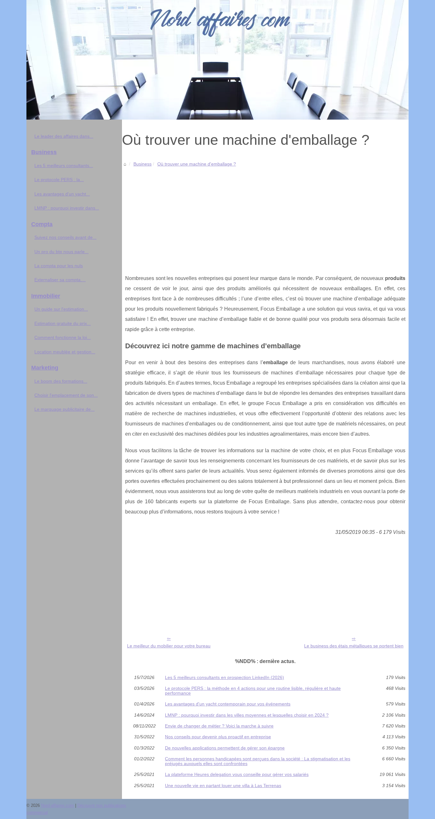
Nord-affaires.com (57, 805)
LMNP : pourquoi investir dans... (66, 207)
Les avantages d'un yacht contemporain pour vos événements (227, 704)
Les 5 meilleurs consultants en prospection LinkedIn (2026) (224, 677)
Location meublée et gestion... (64, 351)
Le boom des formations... (60, 381)
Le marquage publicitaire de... (64, 409)
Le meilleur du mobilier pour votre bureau (168, 645)
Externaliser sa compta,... (60, 279)
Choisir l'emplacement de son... (66, 395)
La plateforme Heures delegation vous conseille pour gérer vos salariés (237, 774)
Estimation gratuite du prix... (62, 323)
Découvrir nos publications (101, 805)
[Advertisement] (265, 216)
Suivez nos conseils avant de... (65, 237)
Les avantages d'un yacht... (62, 193)
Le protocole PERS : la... (59, 179)
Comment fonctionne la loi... (62, 337)
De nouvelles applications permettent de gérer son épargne (225, 748)
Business (142, 163)
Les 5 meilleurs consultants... (63, 165)
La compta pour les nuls (58, 265)
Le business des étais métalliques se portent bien (353, 645)
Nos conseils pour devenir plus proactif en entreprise (218, 736)
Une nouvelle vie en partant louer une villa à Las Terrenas (223, 785)
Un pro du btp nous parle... (61, 251)
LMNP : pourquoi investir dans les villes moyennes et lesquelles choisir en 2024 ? (247, 715)
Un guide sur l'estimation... (61, 309)
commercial (37, 812)
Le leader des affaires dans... (63, 136)
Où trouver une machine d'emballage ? (196, 163)
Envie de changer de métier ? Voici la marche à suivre (219, 726)
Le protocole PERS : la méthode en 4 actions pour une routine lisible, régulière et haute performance (253, 690)
